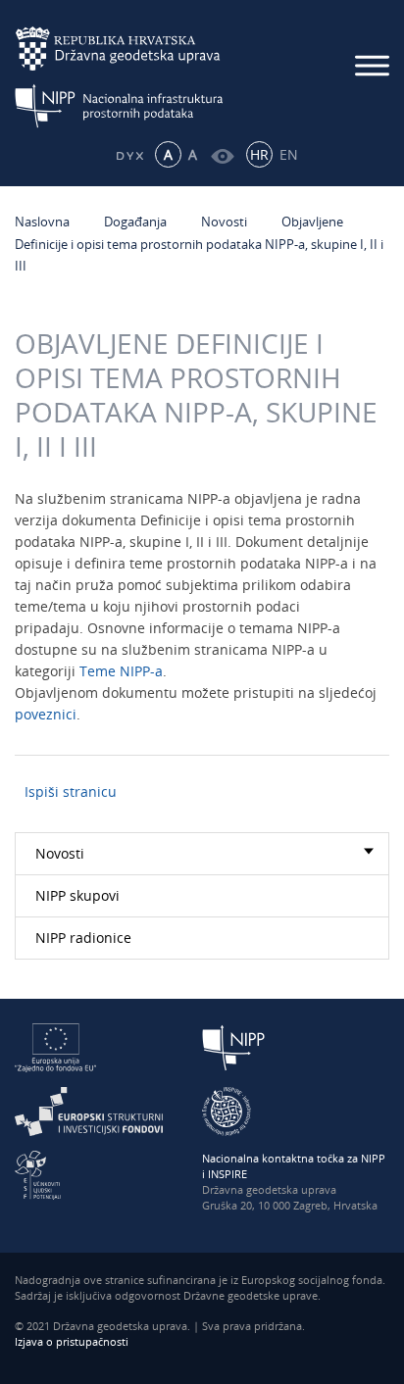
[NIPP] (234, 1046)
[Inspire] (226, 1110)
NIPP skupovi (77, 895)
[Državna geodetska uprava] (130, 49)
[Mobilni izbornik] (372, 65)
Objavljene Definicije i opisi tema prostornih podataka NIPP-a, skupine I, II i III (199, 243)
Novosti (224, 221)
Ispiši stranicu (71, 791)
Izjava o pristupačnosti (71, 1341)
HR (259, 154)
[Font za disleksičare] (129, 154)
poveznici (45, 714)
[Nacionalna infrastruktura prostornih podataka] (130, 105)
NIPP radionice (83, 937)
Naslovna (42, 221)
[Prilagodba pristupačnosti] (222, 154)
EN (288, 154)
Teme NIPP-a (121, 671)
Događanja (135, 221)
